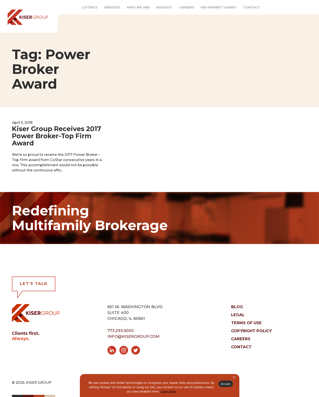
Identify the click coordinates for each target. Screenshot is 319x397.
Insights (164, 7)
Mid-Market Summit (219, 7)
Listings (89, 7)
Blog (237, 306)
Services (112, 7)
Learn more (168, 391)
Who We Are (138, 7)
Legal (238, 314)
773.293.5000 (120, 330)
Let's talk (34, 283)
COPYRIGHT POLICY (251, 331)
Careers (186, 7)
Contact (251, 7)
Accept (226, 384)
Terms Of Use (246, 323)
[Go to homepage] (36, 312)
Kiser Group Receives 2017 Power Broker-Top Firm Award (56, 136)
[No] (234, 377)
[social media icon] (113, 351)
